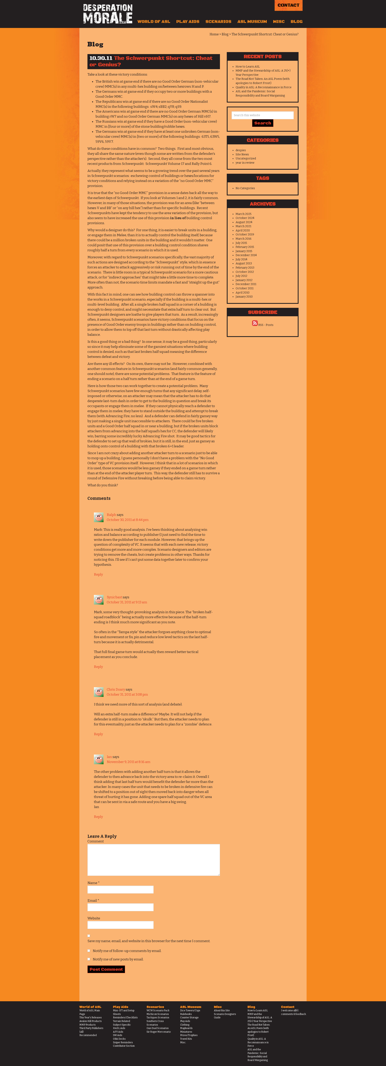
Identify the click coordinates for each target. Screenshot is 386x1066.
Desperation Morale (107, 14)
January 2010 (244, 296)
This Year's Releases (90, 1017)
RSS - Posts (265, 325)
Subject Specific (122, 1024)
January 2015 (244, 251)
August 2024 (244, 222)
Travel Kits (186, 1038)
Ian (109, 757)
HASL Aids (119, 1028)
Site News (242, 154)
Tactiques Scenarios (158, 1017)
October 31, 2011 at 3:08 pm (127, 694)
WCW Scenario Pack (158, 1010)
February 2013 (245, 267)
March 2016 (244, 238)
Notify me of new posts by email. (118, 959)
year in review (245, 162)
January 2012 (244, 280)
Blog (297, 21)
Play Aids (187, 21)
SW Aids (117, 1035)
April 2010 (242, 292)
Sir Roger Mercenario (159, 1031)
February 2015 (245, 247)
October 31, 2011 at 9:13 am (127, 602)
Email (93, 901)
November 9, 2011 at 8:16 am (128, 762)
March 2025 (244, 214)
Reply (98, 574)
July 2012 (241, 276)
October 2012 (245, 272)
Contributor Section (124, 1045)
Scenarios (218, 21)
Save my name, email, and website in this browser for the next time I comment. (148, 941)
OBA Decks (119, 1038)
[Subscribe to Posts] (255, 325)
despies (241, 150)
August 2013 (244, 263)
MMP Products (87, 1024)
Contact (289, 5)
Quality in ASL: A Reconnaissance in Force (264, 87)
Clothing (184, 1024)
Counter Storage (189, 1017)
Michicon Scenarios (158, 1014)
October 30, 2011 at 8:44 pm (128, 520)
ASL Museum (252, 21)
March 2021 (243, 226)
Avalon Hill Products (90, 1021)
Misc (279, 21)
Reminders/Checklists (125, 1017)
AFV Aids (118, 1031)
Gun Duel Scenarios (158, 1028)
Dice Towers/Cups (190, 1010)
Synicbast (114, 597)
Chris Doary (116, 689)
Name (93, 883)
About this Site (222, 1010)
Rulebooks (186, 1014)
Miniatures (186, 1031)
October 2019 (245, 234)
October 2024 (245, 218)
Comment (95, 841)
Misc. (183, 1042)
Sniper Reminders (123, 1042)
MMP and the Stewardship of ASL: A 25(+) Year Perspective (259, 1018)
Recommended (88, 1035)
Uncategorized (246, 158)
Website (93, 918)
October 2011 (245, 288)
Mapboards (186, 1028)
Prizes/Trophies (189, 1035)
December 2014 (246, 255)
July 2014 (241, 259)
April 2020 (243, 230)
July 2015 (241, 243)
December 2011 (246, 284)
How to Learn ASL (248, 66)
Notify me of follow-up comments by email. (127, 951)
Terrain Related (121, 1021)
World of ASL (154, 21)
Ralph (111, 515)
